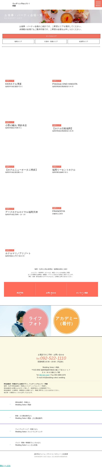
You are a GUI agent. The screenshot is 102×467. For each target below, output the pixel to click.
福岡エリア (18, 41)
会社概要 (65, 454)
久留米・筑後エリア (51, 41)
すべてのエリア (51, 36)
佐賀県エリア (83, 41)
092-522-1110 (44, 375)
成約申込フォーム (39, 454)
